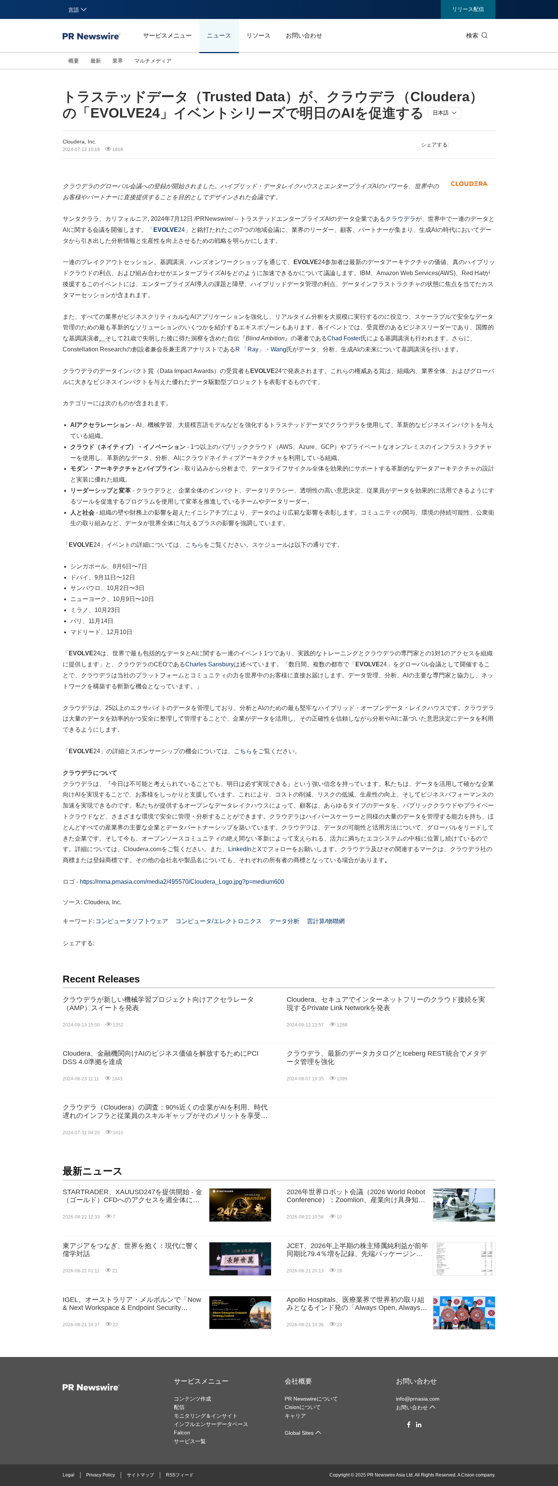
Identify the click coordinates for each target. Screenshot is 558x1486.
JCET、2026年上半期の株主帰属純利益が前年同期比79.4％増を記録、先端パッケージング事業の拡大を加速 (357, 1250)
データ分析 (284, 921)
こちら (194, 545)
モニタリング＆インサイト (206, 1416)
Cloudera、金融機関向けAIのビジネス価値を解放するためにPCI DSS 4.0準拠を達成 (161, 1058)
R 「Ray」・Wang (260, 349)
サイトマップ (140, 1475)
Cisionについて (303, 1407)
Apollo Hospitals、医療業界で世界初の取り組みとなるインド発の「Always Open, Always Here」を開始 (355, 1304)
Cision (467, 1475)
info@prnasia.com (418, 1399)
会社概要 (298, 1381)
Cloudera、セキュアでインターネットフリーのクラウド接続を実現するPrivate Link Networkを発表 (386, 1004)
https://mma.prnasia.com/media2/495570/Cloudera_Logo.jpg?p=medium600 (182, 881)
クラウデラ (400, 219)
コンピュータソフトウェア (131, 921)
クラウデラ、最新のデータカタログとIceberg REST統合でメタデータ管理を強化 (387, 1058)
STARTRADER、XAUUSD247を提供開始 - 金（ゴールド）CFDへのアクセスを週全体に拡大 (132, 1196)
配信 (179, 1407)
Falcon (182, 1432)
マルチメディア (153, 61)
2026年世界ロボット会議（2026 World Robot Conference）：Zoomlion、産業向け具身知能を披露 (356, 1196)
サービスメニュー (167, 35)
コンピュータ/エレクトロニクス (218, 921)
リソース (258, 35)
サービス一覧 (190, 1441)
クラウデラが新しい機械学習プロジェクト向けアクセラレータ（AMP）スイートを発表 (158, 1004)
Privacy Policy (100, 1475)
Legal (68, 1475)
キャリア (295, 1416)
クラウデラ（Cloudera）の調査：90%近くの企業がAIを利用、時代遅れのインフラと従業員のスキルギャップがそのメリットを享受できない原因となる (165, 1111)
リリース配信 (468, 9)
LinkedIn (239, 849)
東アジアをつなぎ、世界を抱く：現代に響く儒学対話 (131, 1250)
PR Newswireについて (311, 1399)
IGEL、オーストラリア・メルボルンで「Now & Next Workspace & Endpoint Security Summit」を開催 (132, 1304)
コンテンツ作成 (192, 1399)
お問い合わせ (304, 35)
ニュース (219, 35)
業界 (117, 61)
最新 (95, 61)
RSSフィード (180, 1475)
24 (169, 230)
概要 (73, 61)
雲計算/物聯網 (326, 921)
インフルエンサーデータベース (211, 1424)
